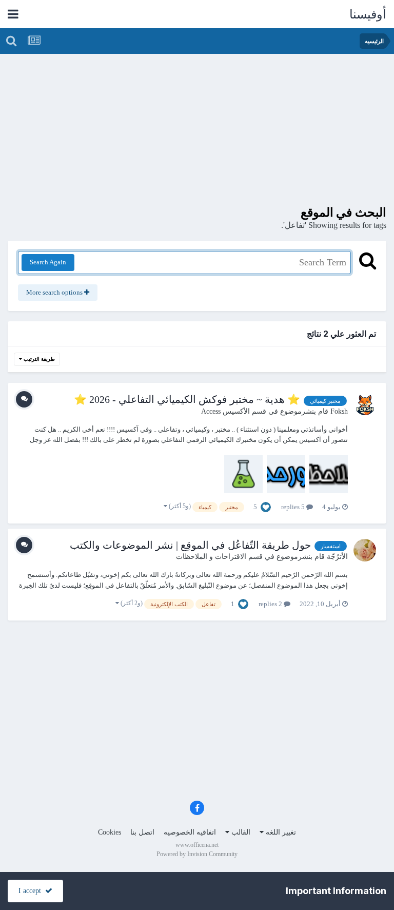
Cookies (109, 832)
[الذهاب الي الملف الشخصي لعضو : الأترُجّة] (364, 550)
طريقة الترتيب (38, 359)
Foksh (339, 411)
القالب (239, 832)
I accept (31, 891)
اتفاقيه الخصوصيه (190, 832)
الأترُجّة (337, 556)
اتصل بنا (142, 832)
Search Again (48, 262)
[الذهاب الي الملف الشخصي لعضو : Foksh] (364, 404)
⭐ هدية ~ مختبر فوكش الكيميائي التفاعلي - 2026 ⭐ (187, 399)
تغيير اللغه (280, 832)
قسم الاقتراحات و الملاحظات (219, 556)
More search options (55, 292)
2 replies (271, 604)
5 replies (293, 507)
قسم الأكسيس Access (233, 411)
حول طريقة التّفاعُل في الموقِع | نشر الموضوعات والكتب (190, 545)
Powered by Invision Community (197, 854)
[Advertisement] (197, 133)
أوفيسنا (367, 14)
